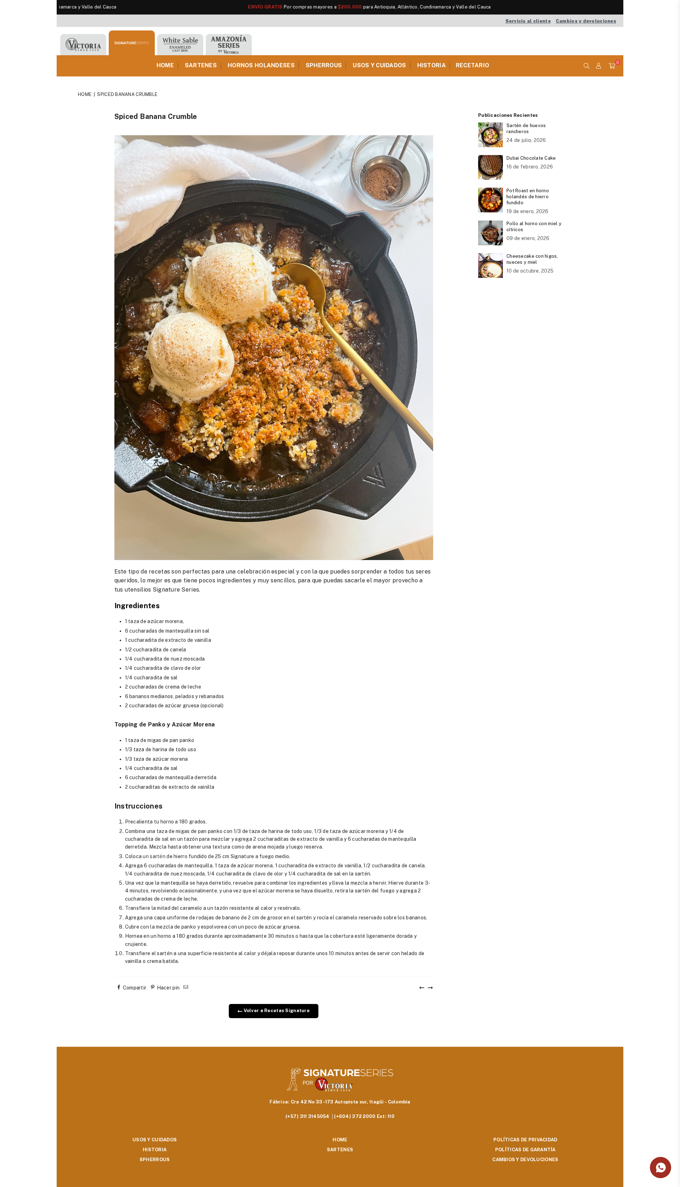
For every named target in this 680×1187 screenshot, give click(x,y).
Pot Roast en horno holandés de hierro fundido (527, 196)
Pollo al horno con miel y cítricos (533, 226)
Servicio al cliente (528, 21)
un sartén (153, 856)
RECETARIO (472, 65)
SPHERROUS (324, 65)
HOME (165, 65)
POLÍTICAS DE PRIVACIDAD (525, 1139)
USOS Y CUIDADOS (379, 65)
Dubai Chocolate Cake (531, 158)
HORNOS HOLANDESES (261, 65)
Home (85, 94)
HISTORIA (431, 65)
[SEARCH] (586, 66)
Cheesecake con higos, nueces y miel (532, 259)
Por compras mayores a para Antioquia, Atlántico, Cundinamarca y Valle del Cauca (309, 7)
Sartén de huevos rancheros (526, 128)
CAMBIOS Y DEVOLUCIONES (525, 1159)
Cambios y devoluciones (586, 21)
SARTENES (201, 65)
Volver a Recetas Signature (276, 1010)
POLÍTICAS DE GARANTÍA (525, 1149)
